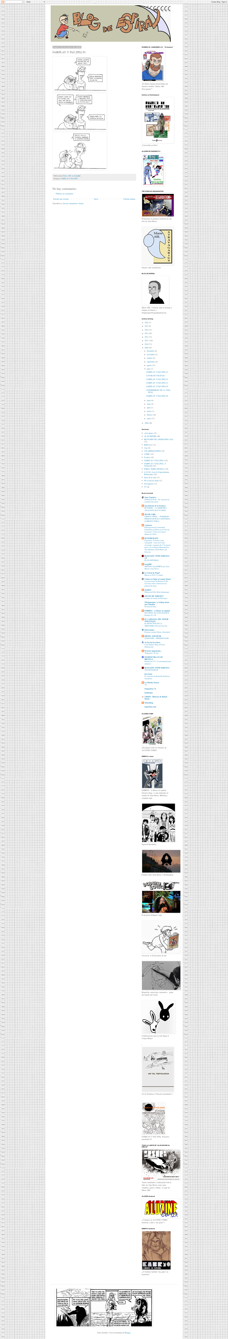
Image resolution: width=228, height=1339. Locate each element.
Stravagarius (148, 483)
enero (149, 418)
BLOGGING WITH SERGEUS (156, 667)
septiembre (151, 361)
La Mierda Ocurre (151, 682)
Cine (146, 448)
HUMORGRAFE (151, 538)
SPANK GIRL (150, 514)
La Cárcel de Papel (152, 572)
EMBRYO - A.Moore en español (157, 610)
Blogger (127, 1332)
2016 (147, 322)
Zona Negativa (150, 497)
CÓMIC (147, 454)
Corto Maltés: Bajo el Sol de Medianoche (154, 645)
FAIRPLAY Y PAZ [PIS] (69, 178)
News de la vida (150, 477)
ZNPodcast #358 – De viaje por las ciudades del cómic (156, 500)
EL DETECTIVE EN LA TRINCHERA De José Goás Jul (155, 624)
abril (149, 407)
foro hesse (148, 674)
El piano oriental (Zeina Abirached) (157, 632)
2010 (147, 344)
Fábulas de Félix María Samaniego (156, 592)
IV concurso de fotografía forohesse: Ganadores (157, 677)
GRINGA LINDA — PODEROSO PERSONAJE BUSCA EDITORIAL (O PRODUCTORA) (157, 518)
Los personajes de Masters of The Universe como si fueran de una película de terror (156, 583)
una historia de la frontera (155, 505)
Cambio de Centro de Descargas (155, 598)
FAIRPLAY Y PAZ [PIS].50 (157, 386)
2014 (147, 329)
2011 (147, 340)
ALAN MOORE (150, 436)
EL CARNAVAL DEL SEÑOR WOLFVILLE (156, 620)
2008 (147, 423)
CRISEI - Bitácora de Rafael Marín (155, 697)
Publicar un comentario (64, 193)
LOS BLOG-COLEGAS (155, 375)
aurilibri (147, 589)
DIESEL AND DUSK (152, 636)
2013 (147, 333)
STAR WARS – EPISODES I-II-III (156, 638)
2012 (147, 337)
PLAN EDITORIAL (151, 560)
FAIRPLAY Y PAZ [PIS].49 (157, 396)
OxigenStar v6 (150, 688)
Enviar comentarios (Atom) (73, 203)
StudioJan (148, 692)
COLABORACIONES (152, 451)
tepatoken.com (150, 706)
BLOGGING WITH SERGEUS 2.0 (156, 557)
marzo (149, 411)
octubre (150, 358)
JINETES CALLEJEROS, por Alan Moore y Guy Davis (156, 567)
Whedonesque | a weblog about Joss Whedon (156, 603)
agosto (149, 365)
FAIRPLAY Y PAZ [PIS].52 (157, 379)
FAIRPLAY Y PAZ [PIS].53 (157, 372)
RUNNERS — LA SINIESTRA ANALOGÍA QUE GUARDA (155, 509)
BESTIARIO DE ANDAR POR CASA (158, 439)
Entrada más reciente (61, 199)
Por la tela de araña (151, 480)
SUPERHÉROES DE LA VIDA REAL (158, 391)
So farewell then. (150, 606)
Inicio (96, 199)
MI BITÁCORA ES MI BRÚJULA (153, 658)
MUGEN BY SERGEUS (153, 596)
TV (145, 487)
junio (149, 400)
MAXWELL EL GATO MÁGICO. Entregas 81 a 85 (156, 614)
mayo (149, 404)
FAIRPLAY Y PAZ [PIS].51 (157, 383)
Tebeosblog (148, 702)
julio (149, 369)
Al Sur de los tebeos (152, 642)
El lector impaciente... (153, 650)
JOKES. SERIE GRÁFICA (154, 469)
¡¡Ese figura (148, 433)
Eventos (147, 457)
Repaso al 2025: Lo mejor (153, 575)
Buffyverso (148, 444)
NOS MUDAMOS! (151, 670)
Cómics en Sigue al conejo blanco (157, 579)
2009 (147, 347)
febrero (150, 415)
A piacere (148, 525)
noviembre (151, 354)
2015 (147, 326)
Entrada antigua (129, 199)
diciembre (151, 351)
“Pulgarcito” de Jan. (151, 653)
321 (145, 684)
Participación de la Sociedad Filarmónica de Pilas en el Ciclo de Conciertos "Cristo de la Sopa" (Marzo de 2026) (156, 530)
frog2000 (147, 564)
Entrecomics (149, 629)
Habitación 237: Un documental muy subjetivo (157, 662)
